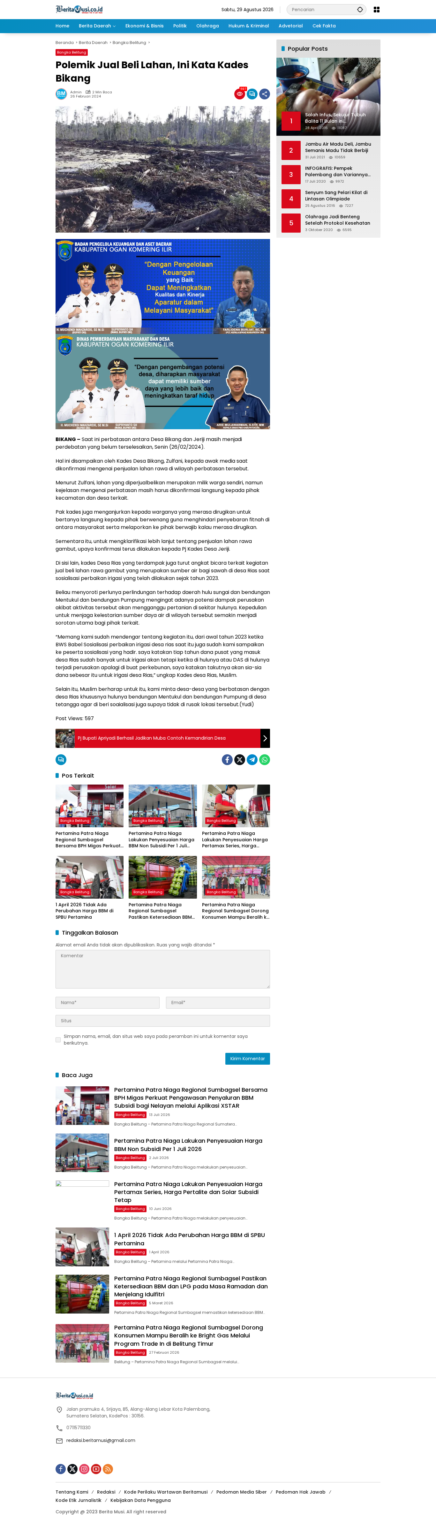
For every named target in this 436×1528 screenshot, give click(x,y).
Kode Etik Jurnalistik (78, 1500)
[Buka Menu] (376, 9)
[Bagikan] (264, 94)
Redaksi (106, 1492)
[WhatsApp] (264, 759)
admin (76, 92)
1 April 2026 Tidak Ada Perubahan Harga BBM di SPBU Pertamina (84, 911)
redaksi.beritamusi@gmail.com (100, 1440)
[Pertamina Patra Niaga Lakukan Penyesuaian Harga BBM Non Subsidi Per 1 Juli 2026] (163, 806)
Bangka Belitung (71, 52)
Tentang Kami (72, 1492)
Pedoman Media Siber (241, 1492)
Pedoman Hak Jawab (301, 1492)
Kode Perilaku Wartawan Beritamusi (165, 1492)
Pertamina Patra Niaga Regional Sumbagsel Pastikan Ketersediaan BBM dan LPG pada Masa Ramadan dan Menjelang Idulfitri (160, 911)
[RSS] (108, 1469)
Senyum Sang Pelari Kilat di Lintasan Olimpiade (336, 196)
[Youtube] (96, 1469)
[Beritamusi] (79, 9)
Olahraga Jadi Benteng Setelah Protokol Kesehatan (337, 220)
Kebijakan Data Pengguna (140, 1500)
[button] (360, 9)
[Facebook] (227, 759)
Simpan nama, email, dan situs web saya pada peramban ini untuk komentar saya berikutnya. (156, 1039)
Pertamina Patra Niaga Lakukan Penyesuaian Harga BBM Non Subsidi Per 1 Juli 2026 (161, 839)
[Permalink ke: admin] (63, 94)
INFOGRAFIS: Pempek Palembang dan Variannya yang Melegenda (336, 171)
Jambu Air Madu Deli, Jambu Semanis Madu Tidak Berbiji (338, 147)
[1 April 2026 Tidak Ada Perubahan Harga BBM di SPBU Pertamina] (90, 877)
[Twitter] (239, 759)
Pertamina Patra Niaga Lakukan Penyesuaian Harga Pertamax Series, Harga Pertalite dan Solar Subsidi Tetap (235, 839)
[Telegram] (252, 759)
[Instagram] (84, 1469)
